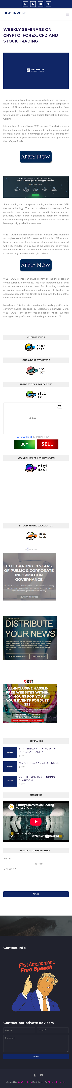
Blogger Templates (57, 1082)
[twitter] (48, 4)
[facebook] (33, 4)
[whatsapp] (25, 4)
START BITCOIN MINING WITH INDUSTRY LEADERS (37, 750)
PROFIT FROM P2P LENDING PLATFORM (37, 779)
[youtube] (40, 4)
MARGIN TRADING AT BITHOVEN (39, 762)
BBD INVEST (14, 13)
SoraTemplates (24, 1082)
